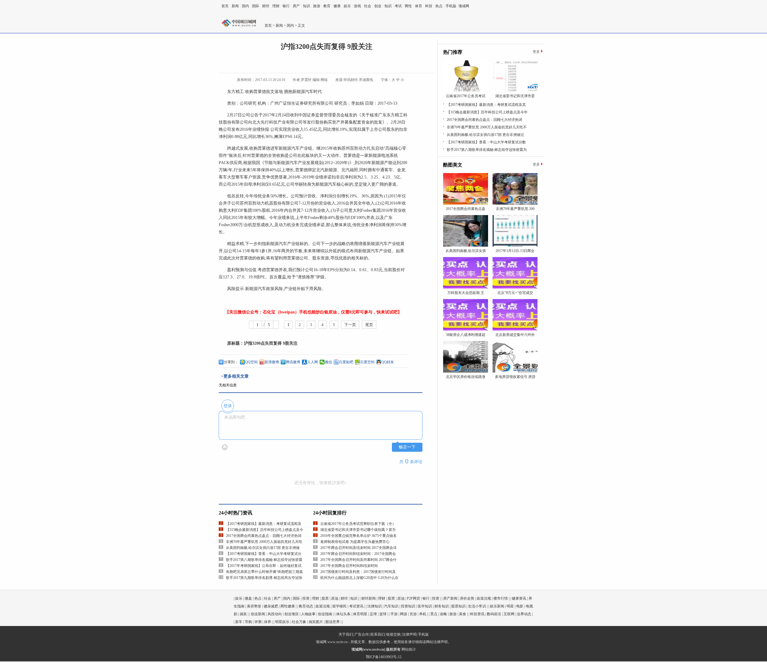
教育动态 (306, 606)
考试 (398, 6)
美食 (462, 614)
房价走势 (467, 598)
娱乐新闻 (497, 606)
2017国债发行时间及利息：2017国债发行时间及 (358, 572)
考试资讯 (356, 606)
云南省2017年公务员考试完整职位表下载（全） (358, 524)
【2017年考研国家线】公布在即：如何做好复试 (263, 566)
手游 (394, 614)
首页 (225, 6)
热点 (439, 6)
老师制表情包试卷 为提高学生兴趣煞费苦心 (354, 542)
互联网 (509, 614)
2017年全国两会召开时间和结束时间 (349, 566)
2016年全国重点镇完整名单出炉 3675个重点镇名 (358, 536)
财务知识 (441, 606)
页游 (413, 614)
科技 (428, 6)
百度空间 (367, 362)
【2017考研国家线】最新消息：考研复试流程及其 (486, 105)
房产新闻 (450, 598)
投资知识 (408, 606)
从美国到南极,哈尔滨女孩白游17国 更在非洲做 (263, 548)
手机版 (451, 6)
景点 (433, 614)
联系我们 (377, 634)
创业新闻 (258, 614)
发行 (311, 122)
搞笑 (243, 614)
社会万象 (299, 622)
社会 (367, 6)
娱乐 (347, 6)
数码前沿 (494, 614)
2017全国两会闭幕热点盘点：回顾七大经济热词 (263, 536)
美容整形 (254, 606)
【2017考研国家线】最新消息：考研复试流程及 (263, 524)
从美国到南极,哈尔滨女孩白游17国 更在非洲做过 (485, 135)
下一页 (350, 324)
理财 (276, 6)
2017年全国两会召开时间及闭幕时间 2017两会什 (358, 560)
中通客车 (384, 170)
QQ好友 (387, 362)
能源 (301, 91)
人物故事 (308, 614)
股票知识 (458, 606)
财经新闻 (368, 598)
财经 (265, 6)
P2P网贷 (413, 598)
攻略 (443, 614)
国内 (245, 6)
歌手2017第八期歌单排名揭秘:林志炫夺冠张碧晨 (264, 560)
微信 (328, 362)
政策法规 (484, 598)
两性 (408, 6)
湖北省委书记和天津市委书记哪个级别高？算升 (358, 530)
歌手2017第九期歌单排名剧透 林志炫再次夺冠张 (264, 578)
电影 (519, 606)
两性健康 (287, 606)
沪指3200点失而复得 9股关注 (271, 343)
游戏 (357, 6)
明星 (510, 606)
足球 (373, 614)
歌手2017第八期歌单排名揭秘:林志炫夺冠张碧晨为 (487, 150)
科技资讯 (477, 614)
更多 (536, 51)
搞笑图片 (316, 622)
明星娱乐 (282, 622)
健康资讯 (519, 598)
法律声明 (409, 634)
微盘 (248, 598)
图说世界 (332, 622)
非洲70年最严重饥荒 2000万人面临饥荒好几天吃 (264, 542)
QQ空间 (251, 362)
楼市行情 (500, 598)
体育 (418, 6)
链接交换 (393, 634)
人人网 (312, 362)
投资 (305, 598)
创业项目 (291, 614)
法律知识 (374, 606)
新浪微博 (272, 362)
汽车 (309, 91)
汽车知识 (391, 606)
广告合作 (361, 634)
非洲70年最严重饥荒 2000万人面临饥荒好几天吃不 (487, 127)
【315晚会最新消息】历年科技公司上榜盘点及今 (264, 530)
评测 (258, 622)
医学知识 (425, 606)
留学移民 (339, 606)
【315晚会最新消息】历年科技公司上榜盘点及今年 (487, 112)
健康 (337, 6)
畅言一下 (407, 447)
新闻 (235, 6)
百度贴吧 (346, 362)
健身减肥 (271, 606)
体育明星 (360, 614)
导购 (248, 622)
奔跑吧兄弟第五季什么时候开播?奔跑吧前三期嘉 (264, 572)
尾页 (369, 324)
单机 (422, 614)
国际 (255, 6)
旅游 (316, 6)
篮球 (382, 614)
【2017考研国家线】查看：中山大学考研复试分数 (486, 142)
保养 (267, 622)
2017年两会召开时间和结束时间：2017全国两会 (358, 554)
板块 (233, 155)
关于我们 (346, 634)
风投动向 (275, 614)
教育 (326, 6)
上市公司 (378, 129)
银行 (286, 6)
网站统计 (408, 649)
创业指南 (325, 614)
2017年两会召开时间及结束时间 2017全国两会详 (358, 548)
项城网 (463, 6)
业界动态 (524, 614)
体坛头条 (343, 614)
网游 (403, 614)
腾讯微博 (293, 362)
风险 (231, 288)
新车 (238, 622)
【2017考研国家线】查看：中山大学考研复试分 (263, 554)
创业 (377, 6)
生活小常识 (477, 606)
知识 (306, 6)
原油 (334, 598)
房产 (296, 6)
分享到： (231, 362)
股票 (325, 598)
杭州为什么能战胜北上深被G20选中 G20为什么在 (359, 578)
